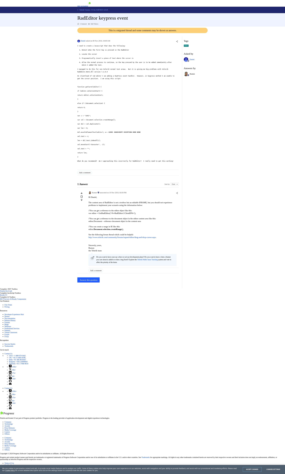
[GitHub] (10, 382)
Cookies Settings (273, 469)
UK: (17, 358)
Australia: (18, 364)
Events (6, 334)
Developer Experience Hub (14, 314)
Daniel (83, 41)
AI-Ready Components (18, 299)
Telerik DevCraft (6, 291)
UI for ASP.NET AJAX (99, 10)
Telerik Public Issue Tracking (147, 260)
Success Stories (9, 344)
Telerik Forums (84, 10)
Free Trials (8, 305)
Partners (7, 330)
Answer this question (89, 280)
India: (17, 360)
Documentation (9, 318)
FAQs (6, 336)
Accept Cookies (252, 469)
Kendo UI (3, 295)
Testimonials (8, 346)
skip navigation (82, 6)
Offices (7, 434)
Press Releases (9, 428)
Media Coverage (10, 430)
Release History (10, 320)
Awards (7, 426)
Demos (6, 316)
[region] (142, 469)
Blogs (6, 324)
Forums (7, 322)
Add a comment (84, 173)
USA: (17, 356)
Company (7, 422)
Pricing (6, 307)
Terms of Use (9, 463)
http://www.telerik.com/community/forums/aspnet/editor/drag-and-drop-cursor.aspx (122, 237)
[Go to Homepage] (90, 6)
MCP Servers (4, 299)
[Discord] (10, 384)
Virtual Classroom (10, 332)
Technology (8, 424)
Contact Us (8, 354)
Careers (7, 432)
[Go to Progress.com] (7, 414)
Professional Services (11, 328)
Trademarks (145, 457)
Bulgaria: (18, 362)
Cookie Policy (10, 470)
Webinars (7, 326)
